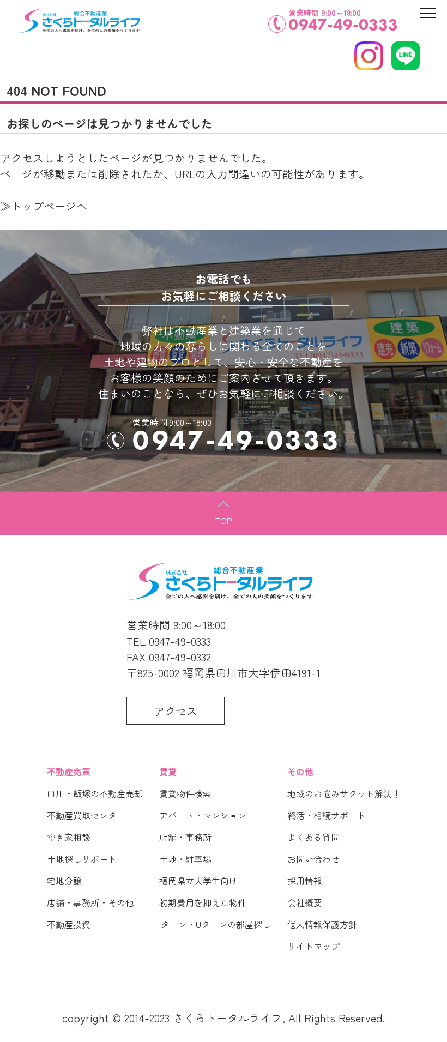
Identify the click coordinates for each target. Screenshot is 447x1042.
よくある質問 (313, 837)
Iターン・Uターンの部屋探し (215, 924)
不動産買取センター (86, 815)
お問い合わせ (313, 858)
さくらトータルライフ (227, 1018)
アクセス (175, 711)
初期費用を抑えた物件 (202, 902)
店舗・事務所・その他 (90, 902)
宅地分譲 (64, 880)
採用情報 (304, 880)
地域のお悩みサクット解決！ (344, 793)
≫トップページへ (43, 206)
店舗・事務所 (185, 837)
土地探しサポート (82, 858)
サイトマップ (313, 946)
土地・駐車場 (185, 858)
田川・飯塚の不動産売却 (95, 793)
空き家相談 (68, 837)
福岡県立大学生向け (198, 880)
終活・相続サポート (326, 815)
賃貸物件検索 (185, 793)
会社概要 (304, 902)
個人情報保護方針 (322, 924)
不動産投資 (68, 924)
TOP (223, 520)
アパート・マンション (202, 815)
